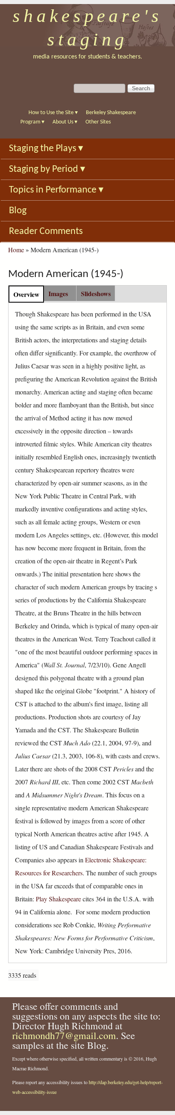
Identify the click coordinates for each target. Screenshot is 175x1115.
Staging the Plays (46, 149)
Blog (17, 211)
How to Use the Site (53, 112)
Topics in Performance (56, 190)
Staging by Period (47, 169)
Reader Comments (46, 231)
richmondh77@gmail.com (64, 1035)
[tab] (26, 293)
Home (16, 249)
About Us (64, 122)
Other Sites (98, 122)
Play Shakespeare (58, 898)
